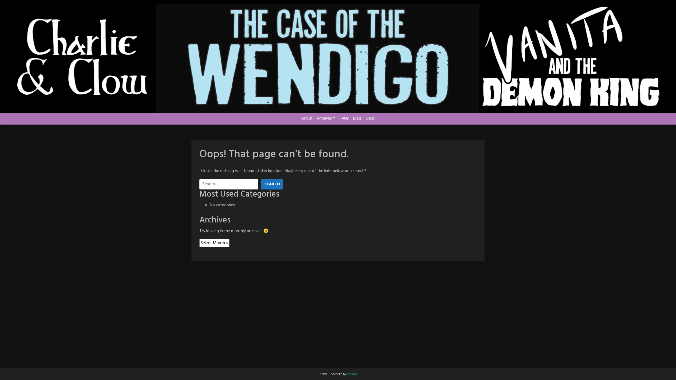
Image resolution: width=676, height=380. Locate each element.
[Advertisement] (338, 282)
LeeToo (352, 374)
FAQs (344, 118)
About (307, 118)
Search (272, 184)
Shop (370, 118)
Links (357, 118)
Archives (324, 118)
